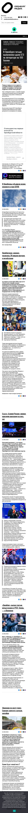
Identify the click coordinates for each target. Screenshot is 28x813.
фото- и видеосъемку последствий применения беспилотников (12, 238)
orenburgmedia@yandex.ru (11, 19)
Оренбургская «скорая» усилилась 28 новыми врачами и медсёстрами (13, 255)
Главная (5, 41)
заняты (20, 374)
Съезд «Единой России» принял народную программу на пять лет (14, 412)
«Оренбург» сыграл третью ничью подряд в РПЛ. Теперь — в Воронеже (13, 603)
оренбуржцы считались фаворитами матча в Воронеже (12, 642)
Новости (12, 41)
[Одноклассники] (20, 170)
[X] (23, 170)
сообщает (16, 734)
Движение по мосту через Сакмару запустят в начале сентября (12, 702)
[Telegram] (22, 170)
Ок (14, 810)
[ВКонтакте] (19, 170)
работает (21, 353)
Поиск (24, 22)
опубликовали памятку (13, 231)
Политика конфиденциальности (14, 808)
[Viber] (25, 170)
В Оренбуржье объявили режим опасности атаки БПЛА (14, 185)
